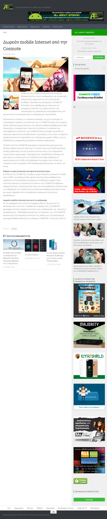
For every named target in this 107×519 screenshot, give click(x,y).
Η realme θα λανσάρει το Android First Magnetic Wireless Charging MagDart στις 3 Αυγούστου (12, 258)
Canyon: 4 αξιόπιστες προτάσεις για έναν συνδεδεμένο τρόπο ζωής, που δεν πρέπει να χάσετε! (89, 242)
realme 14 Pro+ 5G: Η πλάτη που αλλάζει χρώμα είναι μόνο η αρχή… (88, 218)
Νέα (5, 32)
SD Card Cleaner (31, 254)
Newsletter (95, 508)
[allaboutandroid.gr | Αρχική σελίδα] (8, 7)
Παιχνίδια (46, 27)
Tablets (40, 508)
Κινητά (30, 508)
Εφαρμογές (34, 27)
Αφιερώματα (22, 27)
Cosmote (13, 229)
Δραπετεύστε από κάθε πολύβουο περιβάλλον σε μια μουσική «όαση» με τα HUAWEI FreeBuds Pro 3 (88, 268)
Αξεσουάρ (50, 508)
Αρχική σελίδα (9, 27)
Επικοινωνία (58, 27)
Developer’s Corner (66, 508)
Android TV (82, 508)
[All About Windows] (89, 473)
